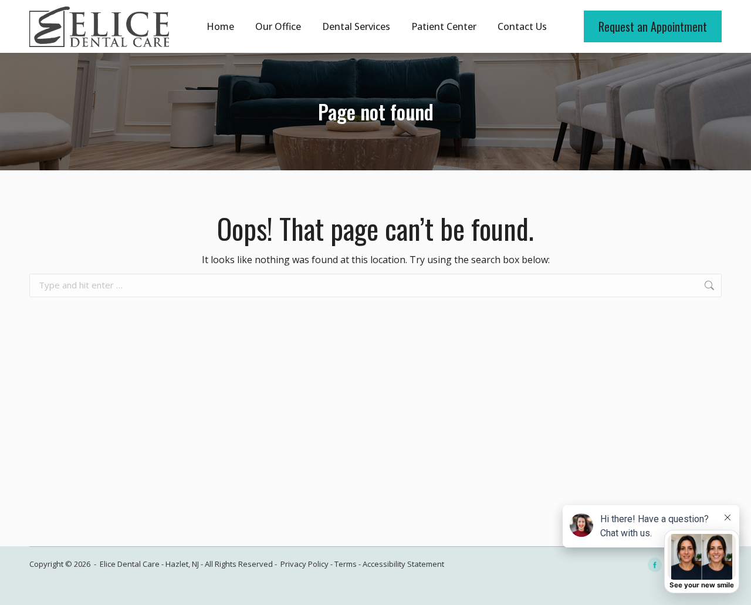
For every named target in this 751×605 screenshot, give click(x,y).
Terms (345, 564)
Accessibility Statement (403, 564)
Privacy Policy (304, 564)
